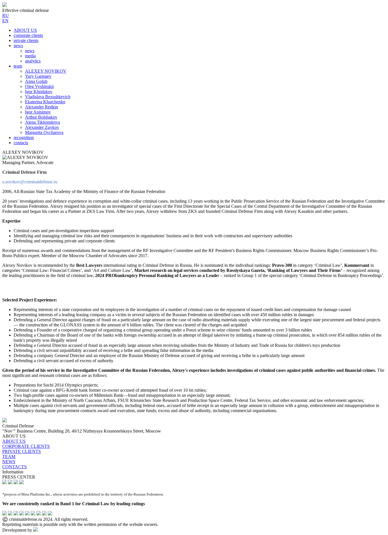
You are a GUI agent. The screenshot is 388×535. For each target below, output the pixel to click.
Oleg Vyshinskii (39, 86)
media (30, 55)
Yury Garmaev (38, 76)
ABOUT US (25, 30)
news (18, 45)
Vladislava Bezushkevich (47, 96)
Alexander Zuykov (42, 127)
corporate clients (28, 35)
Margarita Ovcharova (44, 132)
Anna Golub (36, 81)
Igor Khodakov (39, 91)
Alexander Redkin (41, 106)
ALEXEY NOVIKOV (45, 71)
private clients (26, 40)
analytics (33, 60)
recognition (24, 137)
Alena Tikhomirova (42, 122)
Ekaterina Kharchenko (45, 101)
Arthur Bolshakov (41, 117)
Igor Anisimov (38, 112)
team (18, 66)
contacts (21, 142)
